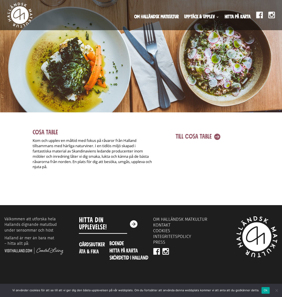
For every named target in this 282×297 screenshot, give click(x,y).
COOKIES (161, 230)
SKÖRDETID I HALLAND (128, 258)
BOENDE (116, 243)
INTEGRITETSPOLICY (172, 236)
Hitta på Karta (238, 17)
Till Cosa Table (194, 136)
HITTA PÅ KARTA (124, 251)
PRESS (159, 242)
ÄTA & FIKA (89, 251)
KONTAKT (162, 225)
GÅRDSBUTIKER (92, 244)
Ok (266, 290)
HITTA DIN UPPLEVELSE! (93, 224)
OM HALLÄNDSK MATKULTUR (180, 219)
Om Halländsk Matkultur (156, 17)
